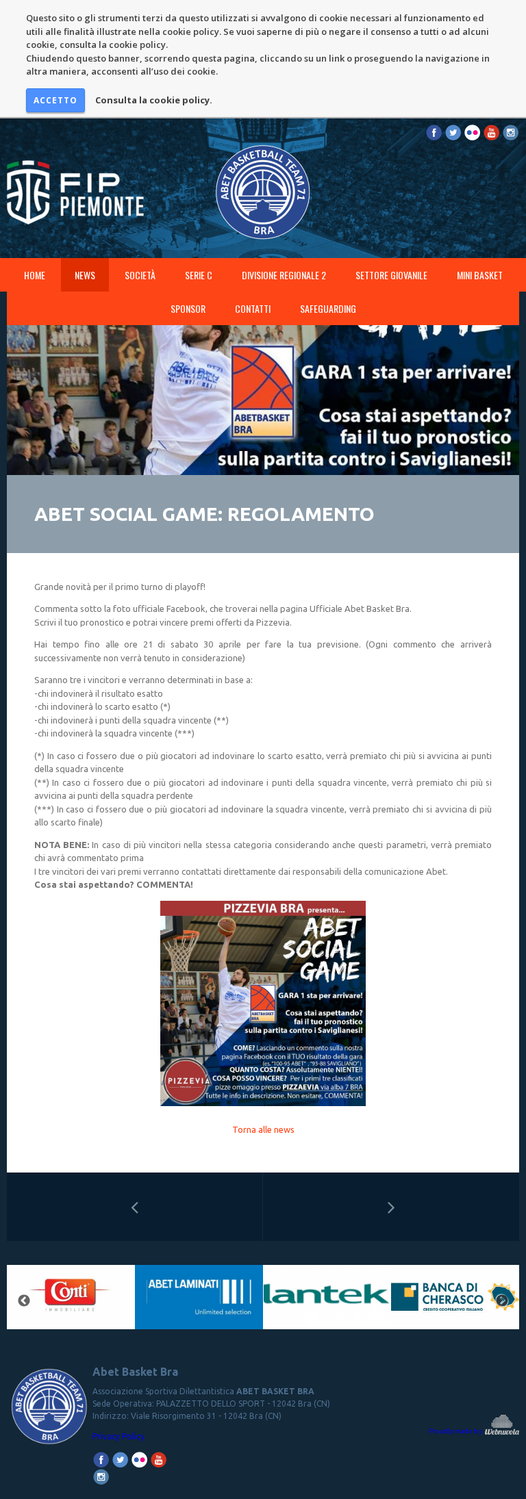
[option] (160, 1301)
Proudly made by (456, 1431)
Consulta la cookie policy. (153, 100)
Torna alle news (263, 1129)
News (85, 275)
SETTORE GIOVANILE (391, 275)
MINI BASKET (480, 275)
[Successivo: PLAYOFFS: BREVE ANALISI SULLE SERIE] (391, 1207)
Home (34, 275)
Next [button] (502, 1301)
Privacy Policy (118, 1436)
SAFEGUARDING (328, 308)
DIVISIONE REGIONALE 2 (284, 275)
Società (140, 275)
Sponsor (188, 308)
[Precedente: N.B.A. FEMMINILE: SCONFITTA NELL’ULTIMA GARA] (134, 1207)
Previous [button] (24, 1301)
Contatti (253, 308)
